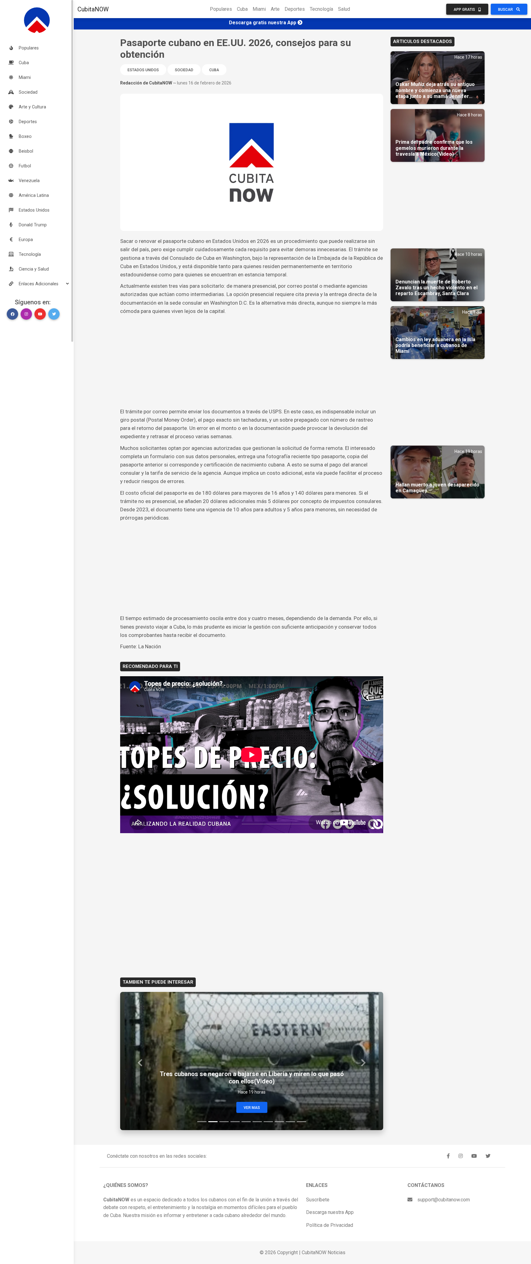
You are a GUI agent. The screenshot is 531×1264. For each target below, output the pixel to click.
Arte (275, 9)
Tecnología (321, 9)
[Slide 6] (257, 1121)
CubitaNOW (93, 9)
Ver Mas (252, 1108)
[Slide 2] (213, 1121)
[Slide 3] (224, 1121)
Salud (344, 9)
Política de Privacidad (329, 1225)
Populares (221, 9)
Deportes (295, 9)
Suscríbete (317, 1200)
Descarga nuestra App (330, 1212)
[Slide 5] (246, 1121)
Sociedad (184, 70)
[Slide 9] (290, 1121)
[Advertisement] (251, 361)
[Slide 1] (201, 1121)
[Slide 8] (279, 1121)
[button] (37, 283)
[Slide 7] (268, 1121)
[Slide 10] (301, 1121)
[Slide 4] (235, 1121)
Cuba (242, 9)
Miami (259, 9)
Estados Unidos (143, 70)
